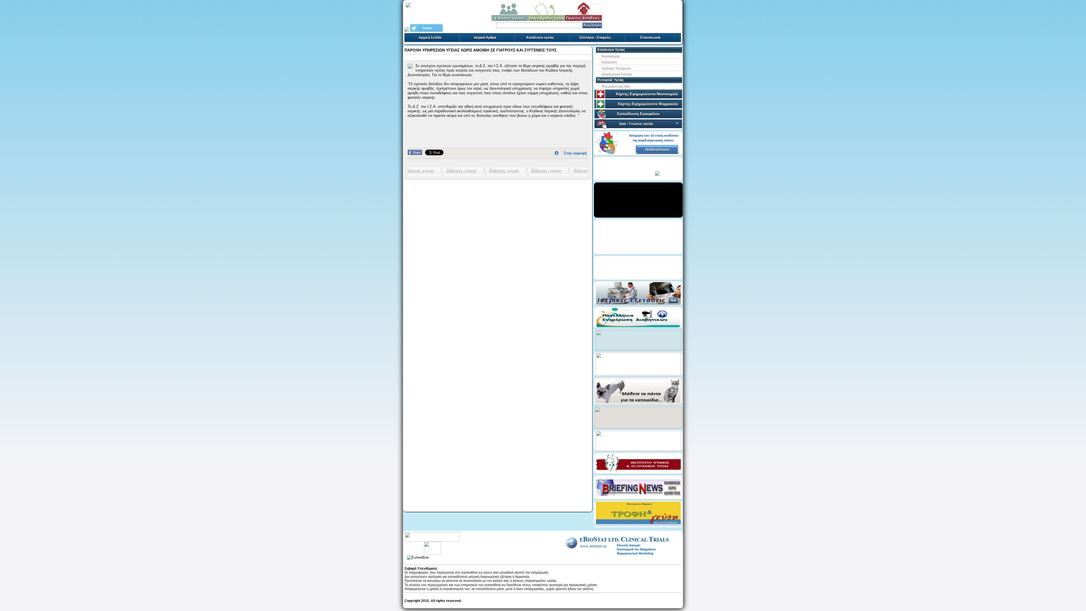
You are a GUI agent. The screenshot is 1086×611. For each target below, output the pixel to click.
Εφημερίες (609, 62)
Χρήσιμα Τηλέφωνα (616, 68)
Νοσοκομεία (611, 56)
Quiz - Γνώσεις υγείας (636, 124)
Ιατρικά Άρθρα (485, 38)
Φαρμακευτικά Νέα (616, 87)
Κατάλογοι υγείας (540, 38)
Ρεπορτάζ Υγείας (610, 80)
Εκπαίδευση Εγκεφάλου (638, 114)
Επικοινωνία (650, 38)
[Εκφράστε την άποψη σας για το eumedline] (432, 543)
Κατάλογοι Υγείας (611, 50)
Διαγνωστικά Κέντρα (617, 74)
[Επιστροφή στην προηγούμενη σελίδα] (557, 153)
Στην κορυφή (575, 153)
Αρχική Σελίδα (430, 38)
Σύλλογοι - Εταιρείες (595, 38)
